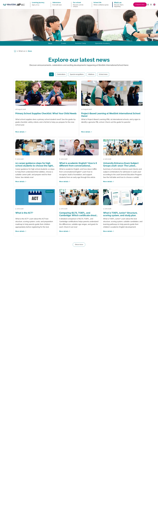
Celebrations (61, 74)
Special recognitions (77, 74)
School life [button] (97, 2)
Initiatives (91, 74)
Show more (79, 244)
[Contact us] (148, 4)
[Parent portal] (151, 4)
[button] (154, 4)
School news (103, 74)
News (50, 43)
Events (63, 43)
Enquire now (140, 4)
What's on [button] (118, 2)
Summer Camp (80, 43)
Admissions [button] (56, 2)
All (51, 74)
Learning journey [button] (38, 2)
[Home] (14, 4)
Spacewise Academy (102, 43)
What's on (22, 51)
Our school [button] (77, 2)
